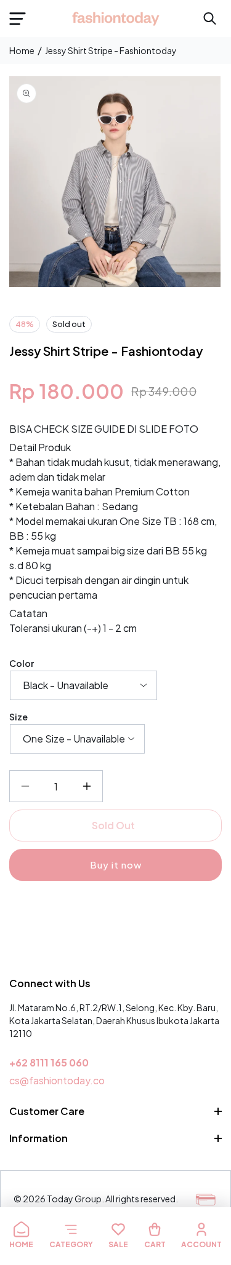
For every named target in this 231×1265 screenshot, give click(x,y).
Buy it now (116, 864)
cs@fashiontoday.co (57, 1080)
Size (18, 716)
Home (21, 50)
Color (21, 663)
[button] (17, 18)
